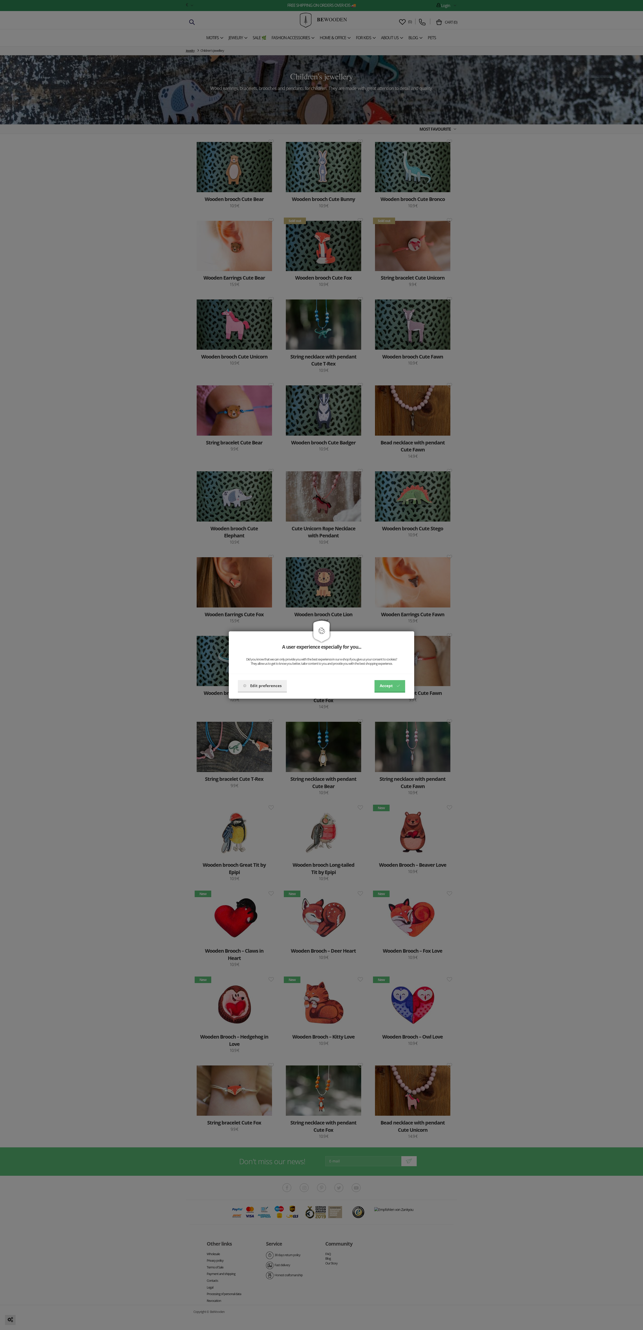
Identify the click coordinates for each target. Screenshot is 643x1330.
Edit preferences (266, 685)
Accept (386, 685)
